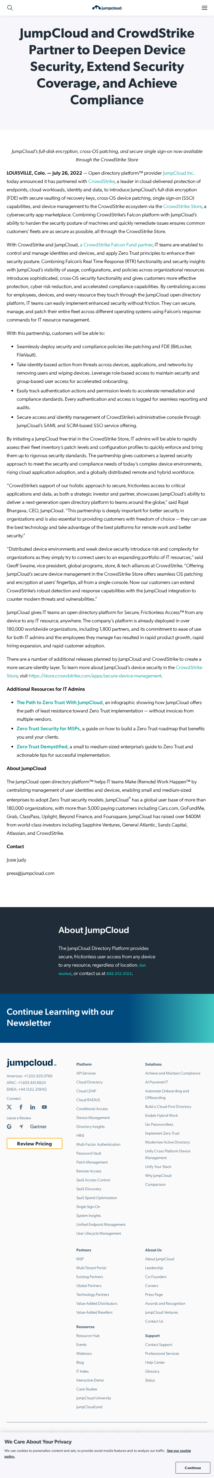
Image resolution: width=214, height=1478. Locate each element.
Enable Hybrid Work (161, 1115)
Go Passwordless (159, 1124)
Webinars (84, 1353)
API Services (86, 1072)
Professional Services (162, 1353)
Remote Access (88, 1170)
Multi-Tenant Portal (91, 1267)
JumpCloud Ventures (161, 1311)
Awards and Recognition (165, 1303)
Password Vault (88, 1152)
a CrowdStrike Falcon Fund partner (116, 244)
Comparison (155, 1184)
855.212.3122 (119, 973)
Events (81, 1344)
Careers (151, 1285)
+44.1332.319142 (32, 1088)
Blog (80, 1362)
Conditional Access (92, 1108)
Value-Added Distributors (96, 1303)
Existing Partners (89, 1276)
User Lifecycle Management (98, 1233)
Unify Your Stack (158, 1166)
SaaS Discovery (88, 1188)
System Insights (88, 1215)
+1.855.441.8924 (32, 1082)
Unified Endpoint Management (100, 1224)
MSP (80, 1258)
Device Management (93, 1117)
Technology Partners (92, 1294)
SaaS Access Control (93, 1179)
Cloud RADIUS (88, 1099)
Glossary (152, 1370)
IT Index (82, 1370)
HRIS (80, 1135)
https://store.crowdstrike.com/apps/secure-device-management (95, 675)
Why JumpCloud (158, 1175)
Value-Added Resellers (94, 1311)
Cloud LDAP (86, 1090)
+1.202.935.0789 (38, 1075)
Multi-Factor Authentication (98, 1144)
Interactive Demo (90, 1379)
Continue (193, 1467)
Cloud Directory (89, 1081)
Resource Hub (87, 1335)
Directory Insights (90, 1126)
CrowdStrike (101, 181)
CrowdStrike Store (182, 206)
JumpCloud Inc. (178, 172)
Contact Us (154, 1320)
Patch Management (92, 1161)
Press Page (154, 1294)
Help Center (155, 1362)
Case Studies (86, 1388)
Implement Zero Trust (162, 1132)
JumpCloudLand (89, 1406)
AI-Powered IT (156, 1081)
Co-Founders (156, 1276)
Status (150, 1379)
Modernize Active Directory (167, 1141)
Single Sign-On (88, 1206)
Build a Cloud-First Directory (168, 1106)
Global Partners (88, 1285)
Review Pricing (34, 1143)
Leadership (154, 1267)
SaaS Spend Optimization (96, 1197)
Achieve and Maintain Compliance (172, 1072)
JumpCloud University (93, 1397)
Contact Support (158, 1344)
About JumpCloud (159, 1258)
